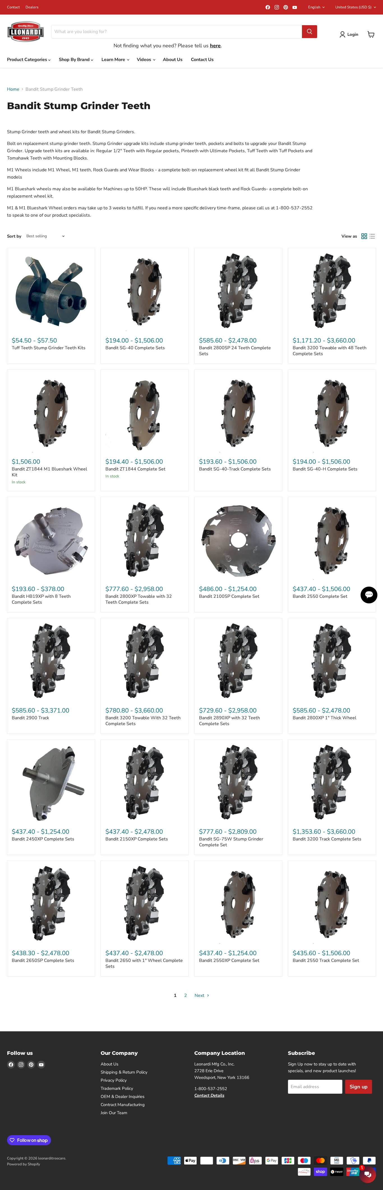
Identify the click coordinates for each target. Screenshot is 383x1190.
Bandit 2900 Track (30, 718)
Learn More (113, 60)
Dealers (32, 7)
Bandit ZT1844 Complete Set (135, 469)
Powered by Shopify (23, 1164)
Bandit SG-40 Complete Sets (135, 348)
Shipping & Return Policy (124, 1072)
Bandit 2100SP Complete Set (229, 596)
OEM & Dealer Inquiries (122, 1096)
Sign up (359, 1086)
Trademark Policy (117, 1088)
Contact (13, 7)
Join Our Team (114, 1113)
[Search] (309, 31)
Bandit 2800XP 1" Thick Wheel (324, 718)
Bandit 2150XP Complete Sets (136, 839)
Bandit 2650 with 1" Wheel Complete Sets (144, 963)
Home (13, 89)
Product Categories (27, 60)
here (215, 45)
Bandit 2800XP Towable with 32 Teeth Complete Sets (138, 599)
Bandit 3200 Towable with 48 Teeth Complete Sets (329, 351)
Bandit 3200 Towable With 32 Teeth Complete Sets (143, 721)
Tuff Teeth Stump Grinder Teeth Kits (49, 348)
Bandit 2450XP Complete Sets (43, 839)
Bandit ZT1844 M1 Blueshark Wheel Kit (49, 472)
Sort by (14, 236)
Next (200, 995)
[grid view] (364, 236)
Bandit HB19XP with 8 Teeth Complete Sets (41, 599)
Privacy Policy (114, 1080)
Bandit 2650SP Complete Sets (43, 960)
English (314, 7)
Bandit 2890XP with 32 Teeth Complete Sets (229, 721)
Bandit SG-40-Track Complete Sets (235, 469)
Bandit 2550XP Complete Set (229, 960)
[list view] (372, 236)
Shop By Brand (75, 60)
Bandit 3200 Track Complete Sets (327, 839)
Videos (144, 60)
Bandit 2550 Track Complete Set (326, 960)
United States (353, 7)
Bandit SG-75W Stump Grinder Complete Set (231, 842)
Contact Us (202, 60)
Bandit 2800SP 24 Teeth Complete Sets (235, 351)
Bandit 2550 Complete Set (320, 596)
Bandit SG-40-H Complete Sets (325, 469)
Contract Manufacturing (123, 1104)
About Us (173, 60)
